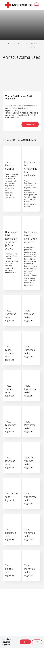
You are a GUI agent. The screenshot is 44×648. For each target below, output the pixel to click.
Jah (25, 642)
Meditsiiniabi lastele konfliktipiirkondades (30, 237)
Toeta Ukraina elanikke (9, 165)
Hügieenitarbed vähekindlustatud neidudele (30, 168)
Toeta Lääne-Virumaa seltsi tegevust (9, 353)
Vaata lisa (30, 124)
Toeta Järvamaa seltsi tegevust (10, 462)
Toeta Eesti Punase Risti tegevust (18, 97)
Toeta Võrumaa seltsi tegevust (29, 315)
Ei (37, 642)
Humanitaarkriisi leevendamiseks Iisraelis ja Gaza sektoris (11, 240)
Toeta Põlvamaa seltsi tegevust (29, 570)
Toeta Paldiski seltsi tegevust (9, 570)
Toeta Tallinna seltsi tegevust (9, 390)
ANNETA (16, 44)
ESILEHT (7, 44)
